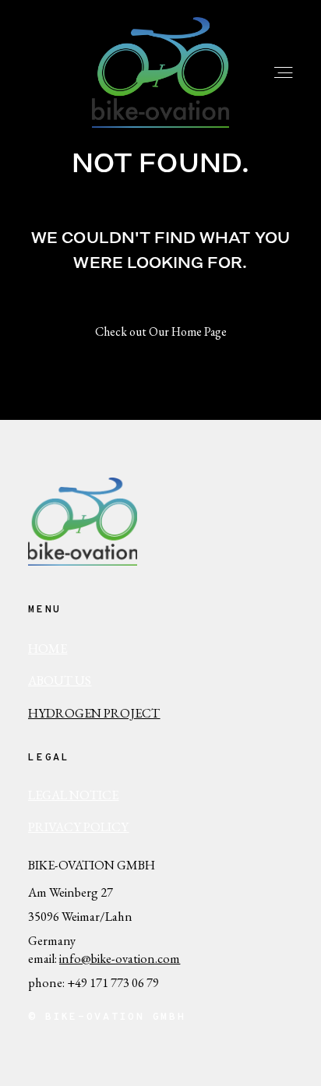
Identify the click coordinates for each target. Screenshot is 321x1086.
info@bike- (87, 958)
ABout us (59, 680)
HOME (47, 648)
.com (167, 958)
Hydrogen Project (94, 712)
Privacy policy (78, 826)
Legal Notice (73, 794)
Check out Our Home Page (161, 331)
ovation (135, 958)
